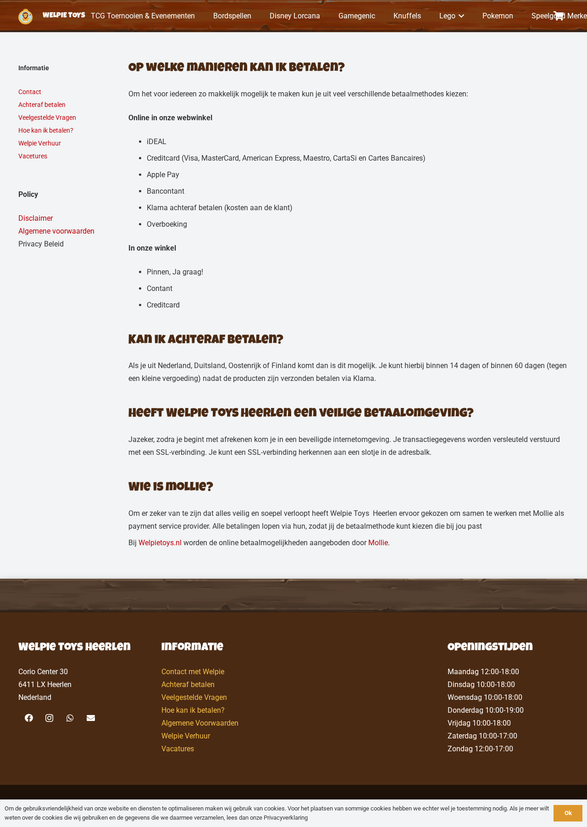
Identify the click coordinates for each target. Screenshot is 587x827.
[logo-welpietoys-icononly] (25, 16)
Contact (29, 91)
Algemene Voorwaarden (199, 723)
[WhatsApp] (70, 718)
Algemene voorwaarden (56, 231)
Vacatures (177, 748)
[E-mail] (90, 718)
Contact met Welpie (192, 671)
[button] (460, 16)
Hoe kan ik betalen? (45, 130)
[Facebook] (28, 718)
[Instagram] (49, 718)
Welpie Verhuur (39, 143)
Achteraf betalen (42, 104)
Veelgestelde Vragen (47, 117)
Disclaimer (35, 218)
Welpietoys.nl (160, 542)
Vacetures (32, 156)
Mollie (378, 542)
